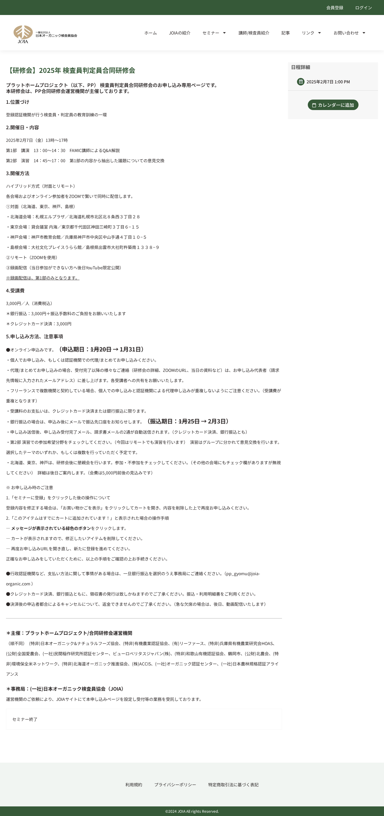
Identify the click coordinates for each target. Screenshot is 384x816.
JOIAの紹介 (179, 33)
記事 (285, 33)
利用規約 (133, 785)
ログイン (363, 7)
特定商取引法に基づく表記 (233, 785)
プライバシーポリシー (175, 785)
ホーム (150, 33)
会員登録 (334, 7)
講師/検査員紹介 (253, 33)
